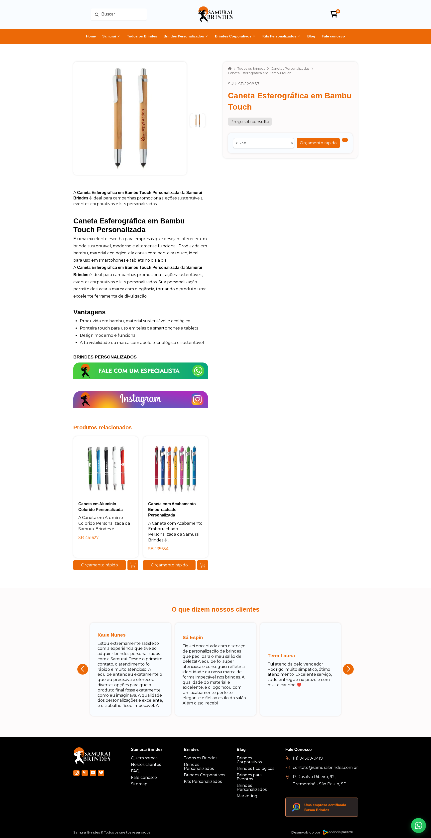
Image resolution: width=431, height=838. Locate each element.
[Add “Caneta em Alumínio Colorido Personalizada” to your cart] (132, 565)
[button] (318, 143)
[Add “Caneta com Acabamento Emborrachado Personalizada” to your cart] (202, 565)
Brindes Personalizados (105, 356)
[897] (345, 140)
